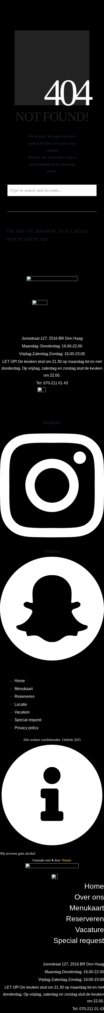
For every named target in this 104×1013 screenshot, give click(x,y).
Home (94, 886)
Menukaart (86, 908)
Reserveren (85, 919)
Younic (67, 860)
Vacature (89, 930)
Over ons (89, 897)
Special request (78, 940)
